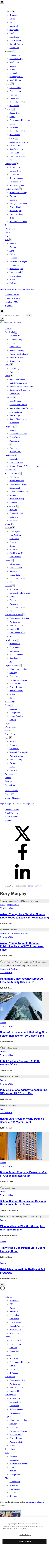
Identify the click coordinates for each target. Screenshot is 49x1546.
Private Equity (16, 210)
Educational (15, 488)
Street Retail (15, 393)
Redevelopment (16, 178)
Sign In (3, 289)
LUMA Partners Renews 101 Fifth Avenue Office (20, 1062)
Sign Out (30, 289)
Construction (15, 171)
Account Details (12, 294)
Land (12, 33)
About (7, 1478)
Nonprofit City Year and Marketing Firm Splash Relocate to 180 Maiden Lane (23, 1034)
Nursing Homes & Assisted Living (24, 466)
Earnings (13, 196)
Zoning (13, 719)
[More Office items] (11, 364)
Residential (14, 15)
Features (13, 258)
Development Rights (18, 484)
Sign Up (10, 289)
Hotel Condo (15, 346)
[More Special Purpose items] (20, 473)
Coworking (14, 368)
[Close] (46, 1521)
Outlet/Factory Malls (18, 383)
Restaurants (15, 441)
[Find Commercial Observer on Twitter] (22, 842)
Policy (12, 254)
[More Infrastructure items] (17, 506)
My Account (20, 289)
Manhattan (14, 62)
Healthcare (14, 37)
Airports (13, 509)
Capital (8, 1416)
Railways (13, 520)
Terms (30, 886)
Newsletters (10, 785)
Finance (8, 109)
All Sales (13, 160)
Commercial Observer (34, 1502)
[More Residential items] (15, 332)
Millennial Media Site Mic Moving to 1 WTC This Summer (22, 1227)
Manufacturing (16, 412)
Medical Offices (16, 462)
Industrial (14, 26)
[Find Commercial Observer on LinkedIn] (22, 880)
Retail (12, 22)
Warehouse (14, 422)
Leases (8, 84)
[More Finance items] (13, 109)
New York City (16, 58)
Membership (15, 1481)
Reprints (8, 781)
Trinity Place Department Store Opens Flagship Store (23, 1249)
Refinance (14, 127)
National (13, 73)
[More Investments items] (16, 138)
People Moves (13, 904)
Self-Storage (15, 415)
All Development (17, 185)
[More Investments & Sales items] (23, 614)
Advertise (9, 774)
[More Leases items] (12, 84)
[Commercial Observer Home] (11, 5)
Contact (8, 777)
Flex (11, 372)
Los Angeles (15, 55)
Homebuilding (16, 339)
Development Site (17, 1380)
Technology (10, 701)
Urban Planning (16, 716)
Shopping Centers (17, 379)
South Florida (15, 80)
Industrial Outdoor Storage (21, 408)
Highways (14, 517)
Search (29, 315)
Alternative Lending (18, 192)
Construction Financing (20, 120)
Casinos (13, 430)
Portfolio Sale (15, 145)
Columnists (14, 265)
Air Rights (14, 477)
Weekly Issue (10, 229)
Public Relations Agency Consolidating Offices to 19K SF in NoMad (23, 1091)
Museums (14, 495)
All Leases (14, 105)
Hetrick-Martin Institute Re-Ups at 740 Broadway (22, 1270)
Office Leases (15, 87)
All (11, 582)
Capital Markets (12, 189)
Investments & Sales (13, 614)
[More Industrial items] (14, 397)
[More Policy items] (11, 705)
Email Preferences (12, 298)
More (7, 239)
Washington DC (16, 76)
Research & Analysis (19, 261)
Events (8, 232)
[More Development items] (17, 163)
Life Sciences (15, 40)
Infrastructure (10, 506)
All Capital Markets (18, 221)
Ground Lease (16, 91)
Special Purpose (16, 44)
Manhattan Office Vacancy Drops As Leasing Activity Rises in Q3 (22, 980)
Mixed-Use (14, 47)
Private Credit (16, 207)
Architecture (15, 167)
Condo (12, 343)
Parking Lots (15, 451)
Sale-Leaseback (16, 149)
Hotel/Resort (15, 437)
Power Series (10, 734)
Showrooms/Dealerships (20, 390)
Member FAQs (11, 302)
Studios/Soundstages (18, 419)
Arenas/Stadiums (17, 480)
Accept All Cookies (24, 1541)
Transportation (16, 276)
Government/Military (19, 491)
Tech (7, 225)
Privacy (38, 886)
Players (13, 247)
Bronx (12, 69)
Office (12, 19)
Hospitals (14, 459)
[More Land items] (10, 444)
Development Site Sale (19, 142)
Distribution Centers (18, 404)
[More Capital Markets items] (20, 189)
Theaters (13, 502)
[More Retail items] (11, 375)
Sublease (13, 95)
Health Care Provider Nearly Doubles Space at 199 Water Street (22, 1120)
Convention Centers (18, 433)
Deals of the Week (17, 102)
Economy (14, 200)
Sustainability (15, 182)
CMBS (12, 116)
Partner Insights (16, 268)
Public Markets (16, 214)
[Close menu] (2, 319)
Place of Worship (17, 498)
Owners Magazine (12, 798)
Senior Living (15, 361)
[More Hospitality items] (15, 426)
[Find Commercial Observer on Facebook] (22, 861)
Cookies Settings (25, 1535)
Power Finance (11, 790)
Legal (12, 250)
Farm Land (14, 448)
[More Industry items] (13, 11)
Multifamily (15, 336)
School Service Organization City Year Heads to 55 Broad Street (23, 1202)
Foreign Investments (18, 203)
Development (10, 163)
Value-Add (14, 153)
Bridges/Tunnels (17, 513)
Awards (13, 243)
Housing (13, 709)
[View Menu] (2, 1)
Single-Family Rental (19, 354)
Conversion (14, 174)
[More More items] (10, 239)
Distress (13, 124)
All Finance (15, 134)
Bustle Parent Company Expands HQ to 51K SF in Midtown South (23, 1173)
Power (7, 236)
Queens (13, 66)
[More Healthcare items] (15, 455)
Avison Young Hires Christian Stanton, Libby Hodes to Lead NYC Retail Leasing (24, 915)
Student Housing (17, 350)
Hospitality (14, 29)
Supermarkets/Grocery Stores (22, 386)
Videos (12, 279)
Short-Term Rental (18, 357)
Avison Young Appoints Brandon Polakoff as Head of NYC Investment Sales (22, 946)
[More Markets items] (13, 51)
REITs (12, 218)
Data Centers (15, 401)
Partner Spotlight (17, 272)
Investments (10, 138)
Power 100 (9, 794)
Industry (8, 328)
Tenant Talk (15, 98)
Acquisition (15, 113)
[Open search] (2, 311)
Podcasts (13, 283)
